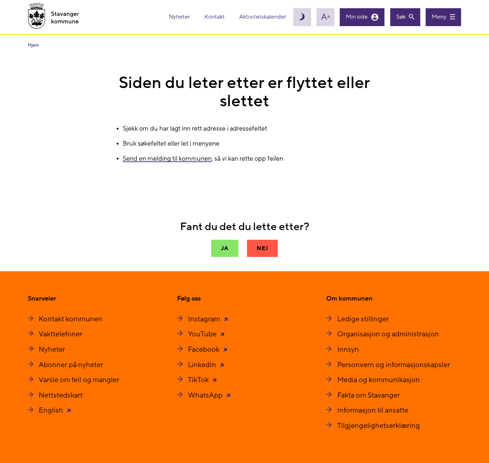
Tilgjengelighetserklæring (378, 426)
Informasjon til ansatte (372, 410)
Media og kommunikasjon (378, 380)
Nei (262, 248)
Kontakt (215, 17)
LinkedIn (203, 365)
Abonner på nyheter (71, 365)
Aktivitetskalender (262, 17)
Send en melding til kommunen (167, 158)
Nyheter (180, 17)
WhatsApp (206, 395)
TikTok (199, 380)
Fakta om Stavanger (368, 395)
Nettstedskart (61, 395)
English (51, 410)
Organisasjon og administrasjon (388, 334)
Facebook (204, 350)
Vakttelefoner (60, 334)
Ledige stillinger (363, 319)
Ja (225, 248)
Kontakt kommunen (70, 319)
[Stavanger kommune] (53, 17)
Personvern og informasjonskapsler (393, 365)
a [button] (325, 17)
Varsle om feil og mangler (79, 380)
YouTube (203, 334)
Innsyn (348, 350)
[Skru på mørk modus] (302, 17)
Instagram (205, 319)
